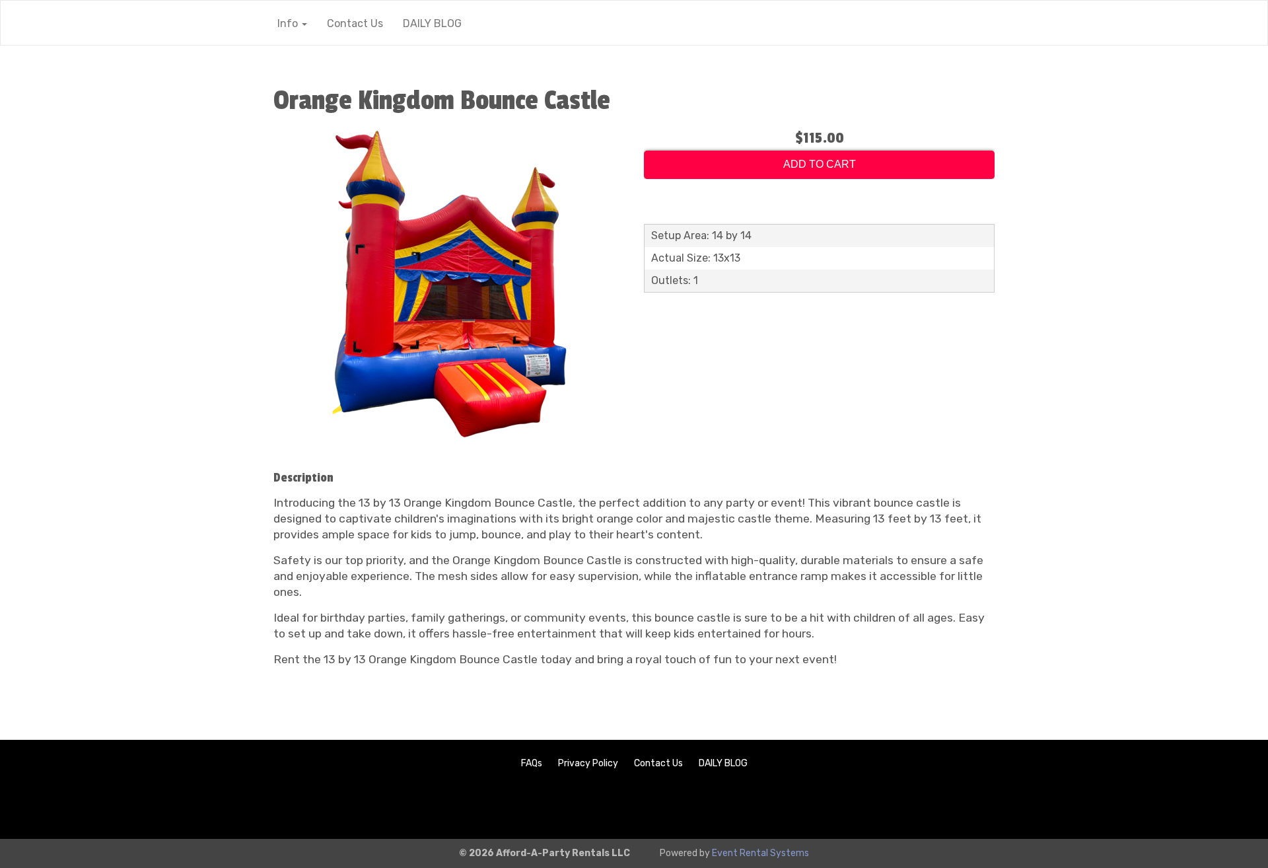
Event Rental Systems (760, 853)
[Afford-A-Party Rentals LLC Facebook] (1232, 806)
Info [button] (288, 23)
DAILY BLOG (432, 23)
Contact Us (355, 23)
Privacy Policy (588, 763)
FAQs (531, 763)
